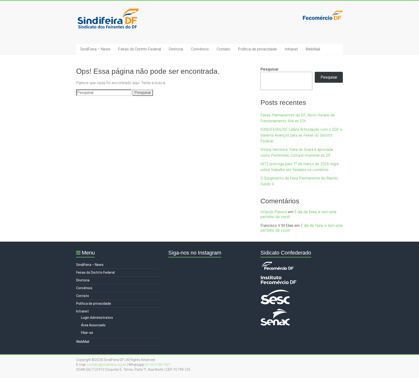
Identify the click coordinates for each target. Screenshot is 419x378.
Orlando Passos (273, 212)
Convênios (200, 49)
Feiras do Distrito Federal (139, 49)
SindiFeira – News (95, 49)
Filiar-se (87, 333)
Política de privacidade (257, 49)
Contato (223, 49)
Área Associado (93, 325)
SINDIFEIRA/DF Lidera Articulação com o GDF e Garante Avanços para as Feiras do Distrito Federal (301, 135)
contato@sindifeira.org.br (106, 365)
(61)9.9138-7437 (157, 365)
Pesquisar (269, 69)
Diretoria (176, 49)
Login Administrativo (97, 318)
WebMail (313, 49)
